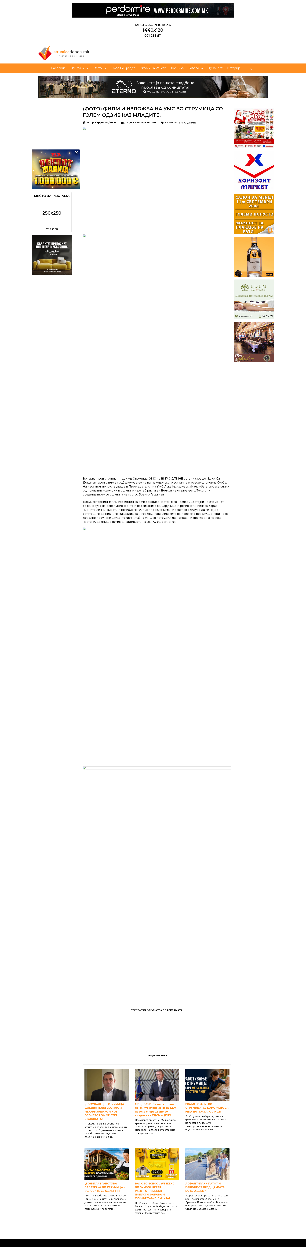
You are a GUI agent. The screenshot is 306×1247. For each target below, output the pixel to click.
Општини (77, 68)
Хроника (177, 68)
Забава (194, 68)
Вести (98, 68)
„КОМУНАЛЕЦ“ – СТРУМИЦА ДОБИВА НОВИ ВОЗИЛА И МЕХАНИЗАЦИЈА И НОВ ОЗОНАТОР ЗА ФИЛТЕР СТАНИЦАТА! (104, 1111)
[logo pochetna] (63, 53)
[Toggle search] (250, 68)
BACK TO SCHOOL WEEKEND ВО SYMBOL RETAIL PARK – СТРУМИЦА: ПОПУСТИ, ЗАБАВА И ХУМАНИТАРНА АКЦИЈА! (155, 1191)
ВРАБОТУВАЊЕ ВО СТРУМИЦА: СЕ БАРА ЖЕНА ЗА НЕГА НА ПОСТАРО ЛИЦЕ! (207, 1108)
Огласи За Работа (153, 68)
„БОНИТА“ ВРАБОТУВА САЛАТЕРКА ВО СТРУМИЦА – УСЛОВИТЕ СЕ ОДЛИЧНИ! (104, 1187)
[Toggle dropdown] (87, 68)
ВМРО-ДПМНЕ (187, 123)
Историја (234, 68)
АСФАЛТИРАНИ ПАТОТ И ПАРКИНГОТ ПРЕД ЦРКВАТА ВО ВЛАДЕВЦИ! (205, 1187)
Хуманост (215, 68)
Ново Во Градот (123, 68)
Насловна (58, 68)
